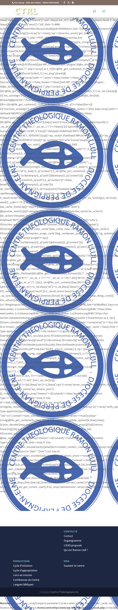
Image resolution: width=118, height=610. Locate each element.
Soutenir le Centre (74, 565)
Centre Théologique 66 (64, 592)
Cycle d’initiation (22, 565)
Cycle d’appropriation (25, 570)
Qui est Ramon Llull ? (76, 550)
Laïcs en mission (22, 575)
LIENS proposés (73, 545)
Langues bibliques (23, 584)
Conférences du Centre (26, 580)
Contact (68, 536)
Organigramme (72, 540)
